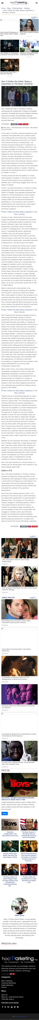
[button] (11, 974)
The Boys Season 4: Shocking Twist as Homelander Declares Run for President (28, 834)
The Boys (25, 124)
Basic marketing (6, 981)
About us (4, 995)
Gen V (20, 124)
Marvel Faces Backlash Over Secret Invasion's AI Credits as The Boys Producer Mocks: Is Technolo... (29, 857)
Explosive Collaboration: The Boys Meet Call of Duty (10, 834)
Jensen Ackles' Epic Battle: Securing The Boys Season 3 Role (10, 855)
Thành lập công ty (7, 999)
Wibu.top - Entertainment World (12, 997)
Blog (9, 8)
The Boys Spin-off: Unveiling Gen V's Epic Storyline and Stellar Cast (29, 879)
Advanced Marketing (8, 983)
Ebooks (4, 987)
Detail (5, 813)
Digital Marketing (7, 985)
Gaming (26, 8)
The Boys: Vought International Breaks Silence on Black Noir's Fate (17, 799)
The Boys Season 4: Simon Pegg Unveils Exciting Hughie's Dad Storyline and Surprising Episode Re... (10, 881)
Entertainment (17, 8)
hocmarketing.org (20, 1016)
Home (3, 8)
